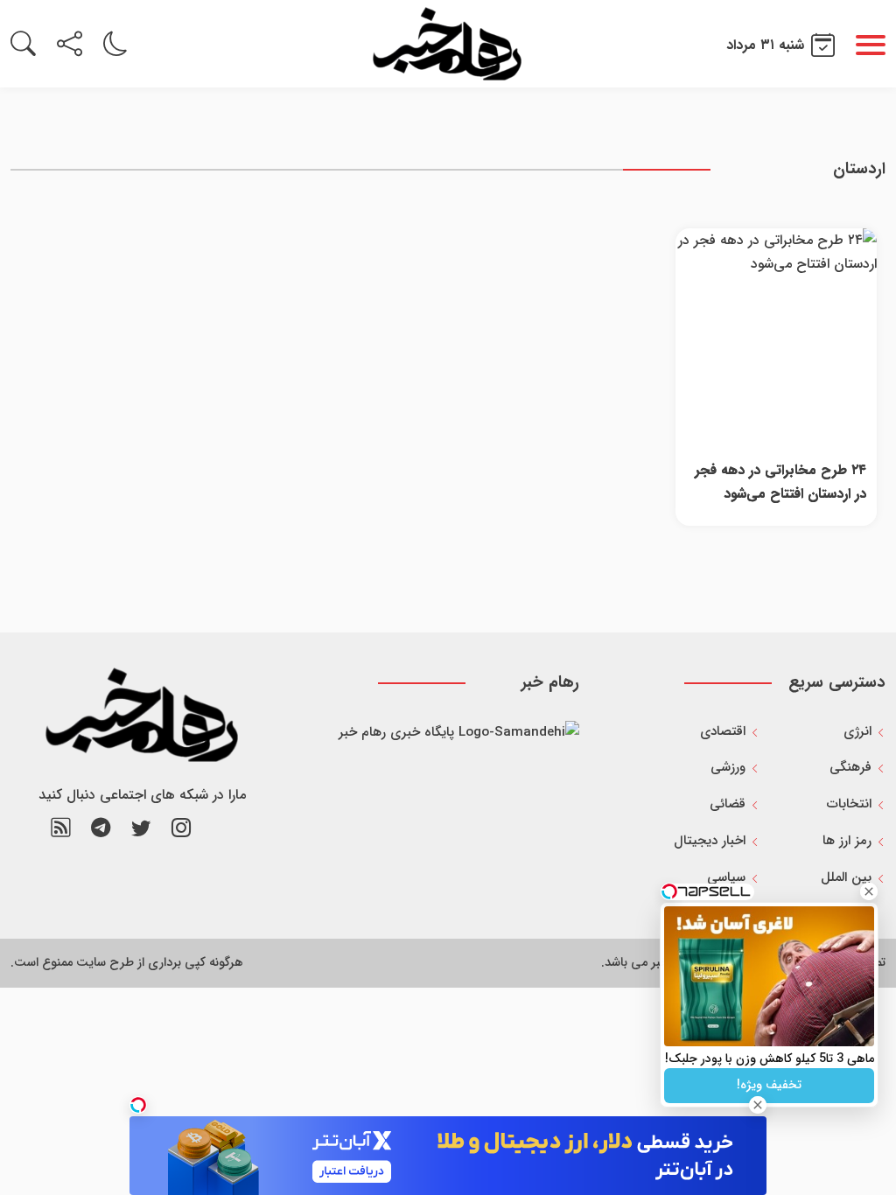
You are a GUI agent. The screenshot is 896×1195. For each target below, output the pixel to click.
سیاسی (726, 877)
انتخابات (849, 803)
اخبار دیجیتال (710, 840)
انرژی (858, 731)
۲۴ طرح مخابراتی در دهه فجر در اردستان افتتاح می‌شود (780, 482)
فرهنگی (851, 767)
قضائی (728, 803)
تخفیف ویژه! (769, 1084)
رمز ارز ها (847, 840)
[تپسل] (138, 1105)
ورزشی (728, 767)
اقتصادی (723, 731)
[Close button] (869, 891)
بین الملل (846, 877)
